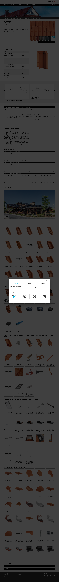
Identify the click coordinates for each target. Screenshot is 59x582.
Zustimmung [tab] (16, 283)
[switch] (24, 297)
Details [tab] (29, 283)
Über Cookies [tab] (43, 283)
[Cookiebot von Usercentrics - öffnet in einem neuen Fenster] (45, 280)
